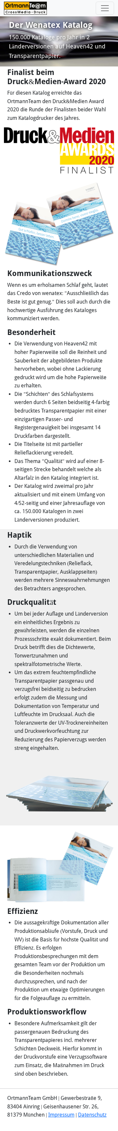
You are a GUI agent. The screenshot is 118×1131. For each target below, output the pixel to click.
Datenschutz (92, 1115)
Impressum (61, 1115)
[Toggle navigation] (105, 8)
